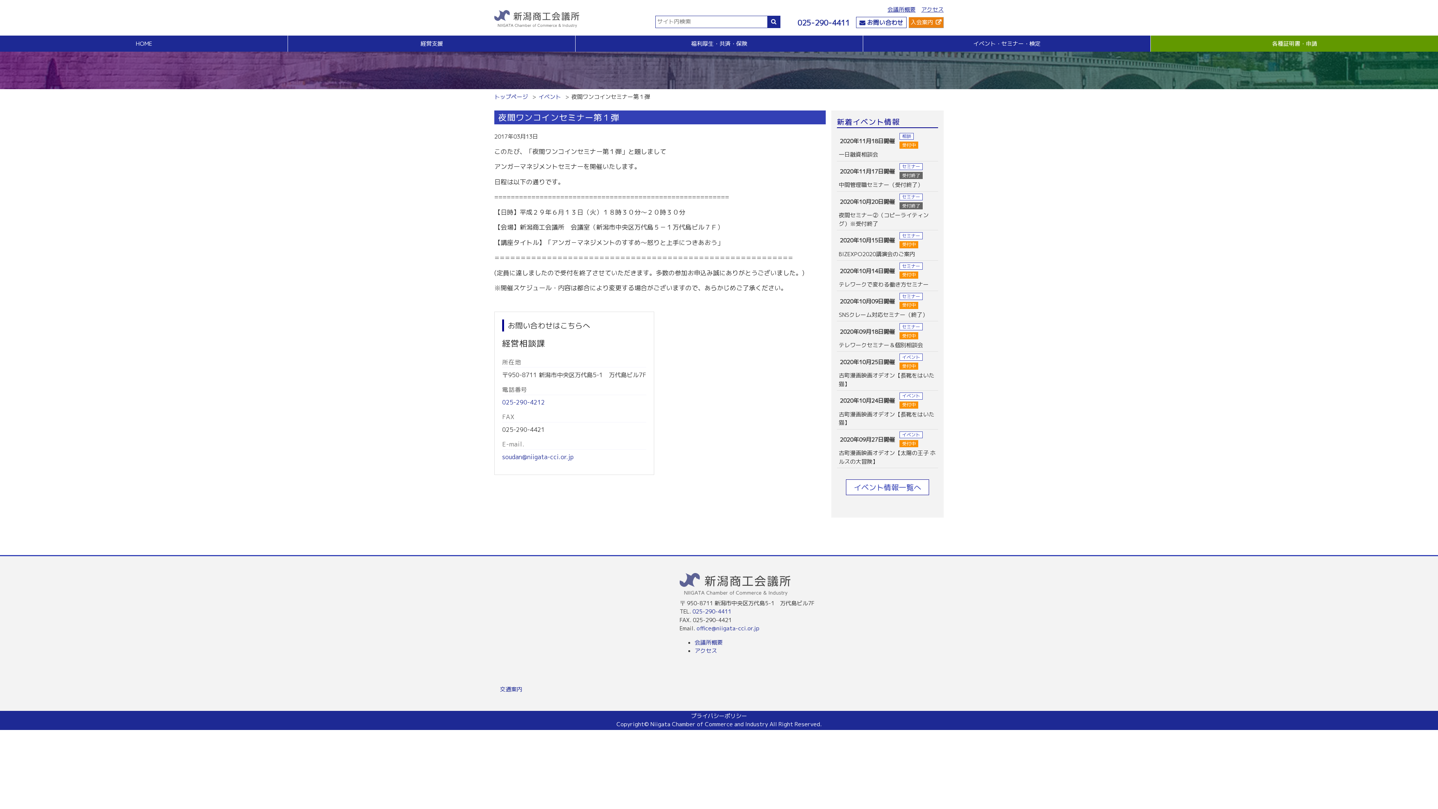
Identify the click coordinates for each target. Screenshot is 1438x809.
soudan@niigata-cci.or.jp (538, 457)
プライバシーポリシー (719, 716)
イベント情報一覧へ (887, 487)
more (887, 146)
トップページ (511, 97)
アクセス (932, 9)
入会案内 (922, 22)
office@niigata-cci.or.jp (728, 628)
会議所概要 (902, 9)
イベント (550, 97)
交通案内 (511, 689)
